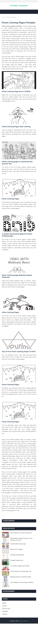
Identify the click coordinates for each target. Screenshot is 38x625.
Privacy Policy (6, 608)
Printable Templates (19, 6)
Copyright (5, 611)
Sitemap (5, 614)
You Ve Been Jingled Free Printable (19, 566)
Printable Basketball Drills (17, 555)
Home (3, 17)
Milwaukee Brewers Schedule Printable (20, 577)
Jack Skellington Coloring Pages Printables (21, 582)
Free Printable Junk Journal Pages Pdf (20, 571)
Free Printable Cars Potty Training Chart (21, 533)
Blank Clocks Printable (16, 549)
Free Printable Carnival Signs (18, 544)
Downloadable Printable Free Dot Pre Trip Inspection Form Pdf (21, 539)
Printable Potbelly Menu (16, 560)
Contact (5, 606)
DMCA (4, 603)
